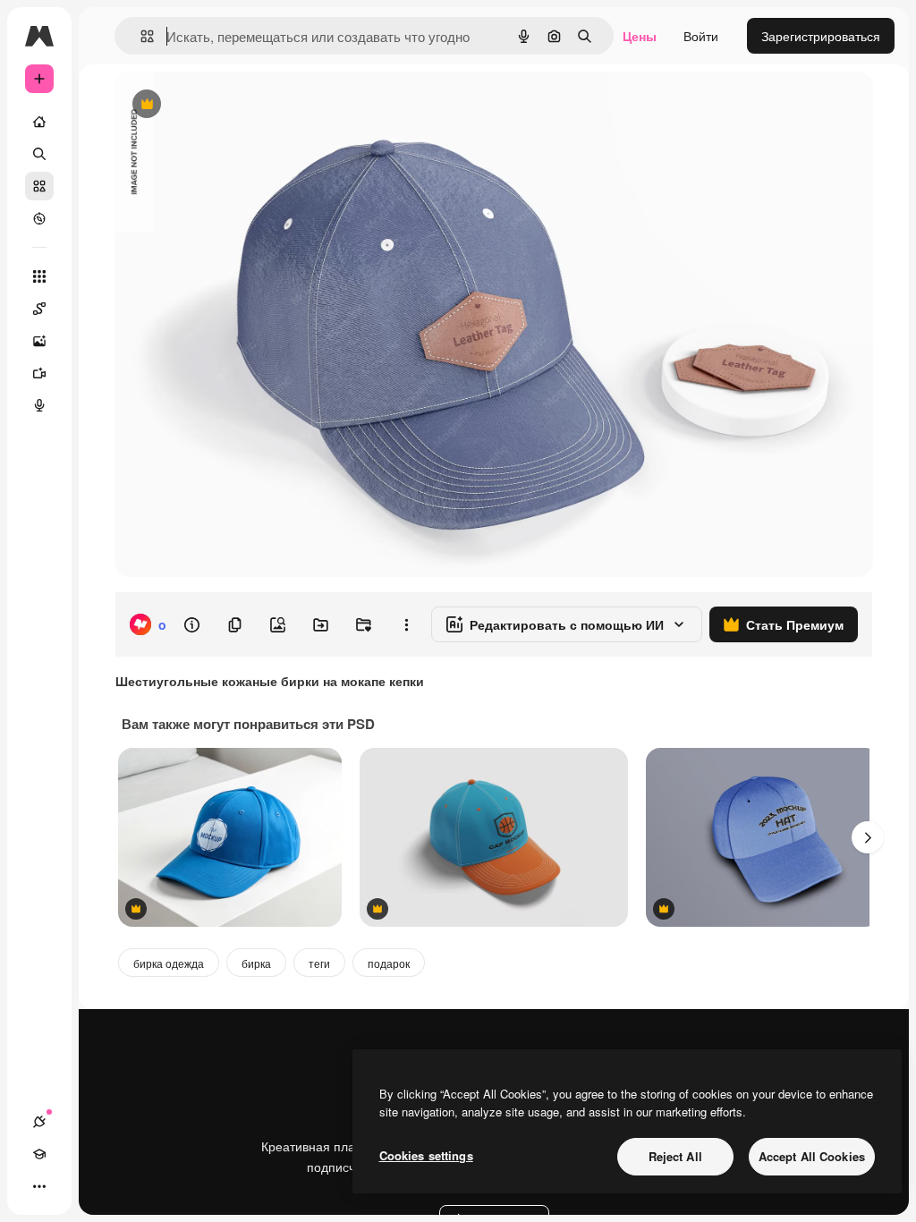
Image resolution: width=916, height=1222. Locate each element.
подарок (389, 963)
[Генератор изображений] (39, 341)
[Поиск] (39, 154)
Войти (700, 36)
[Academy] (39, 1154)
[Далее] (868, 837)
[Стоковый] (39, 186)
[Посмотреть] (39, 218)
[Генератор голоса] (39, 405)
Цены (640, 36)
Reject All (675, 1156)
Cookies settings (426, 1155)
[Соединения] (39, 1121)
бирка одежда (168, 963)
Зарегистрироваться (820, 36)
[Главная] (39, 121)
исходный (234, 105)
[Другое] (39, 1186)
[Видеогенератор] (39, 373)
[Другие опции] (406, 624)
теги (319, 963)
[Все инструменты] (39, 276)
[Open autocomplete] (140, 36)
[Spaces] (39, 308)
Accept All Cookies (812, 1156)
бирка (256, 963)
